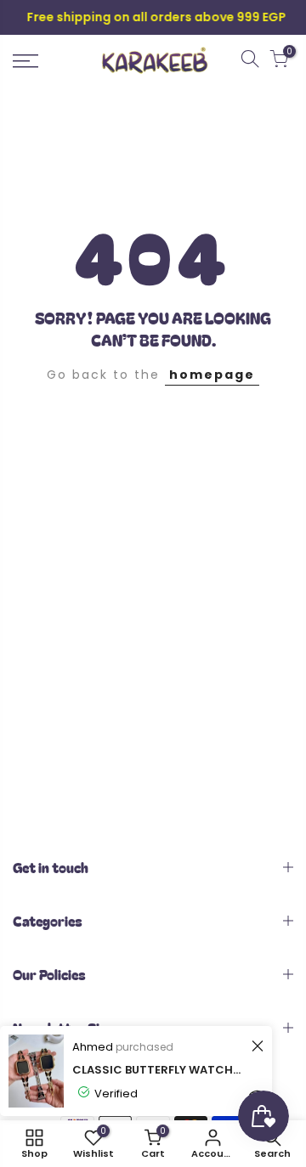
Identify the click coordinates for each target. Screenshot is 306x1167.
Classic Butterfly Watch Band (157, 1070)
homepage (212, 374)
